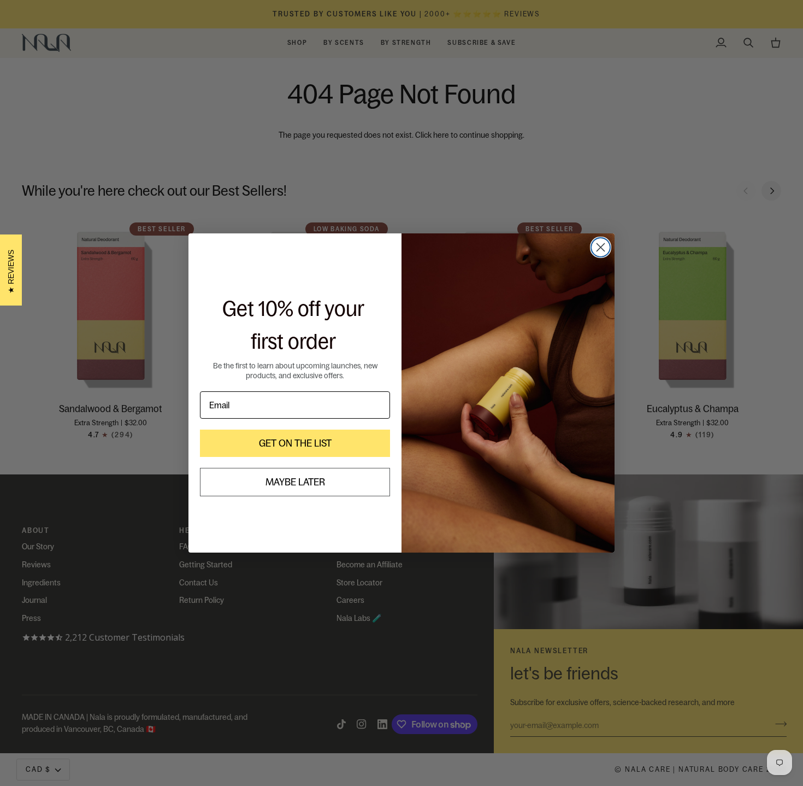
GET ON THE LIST (295, 443)
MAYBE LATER (295, 482)
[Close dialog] (600, 247)
